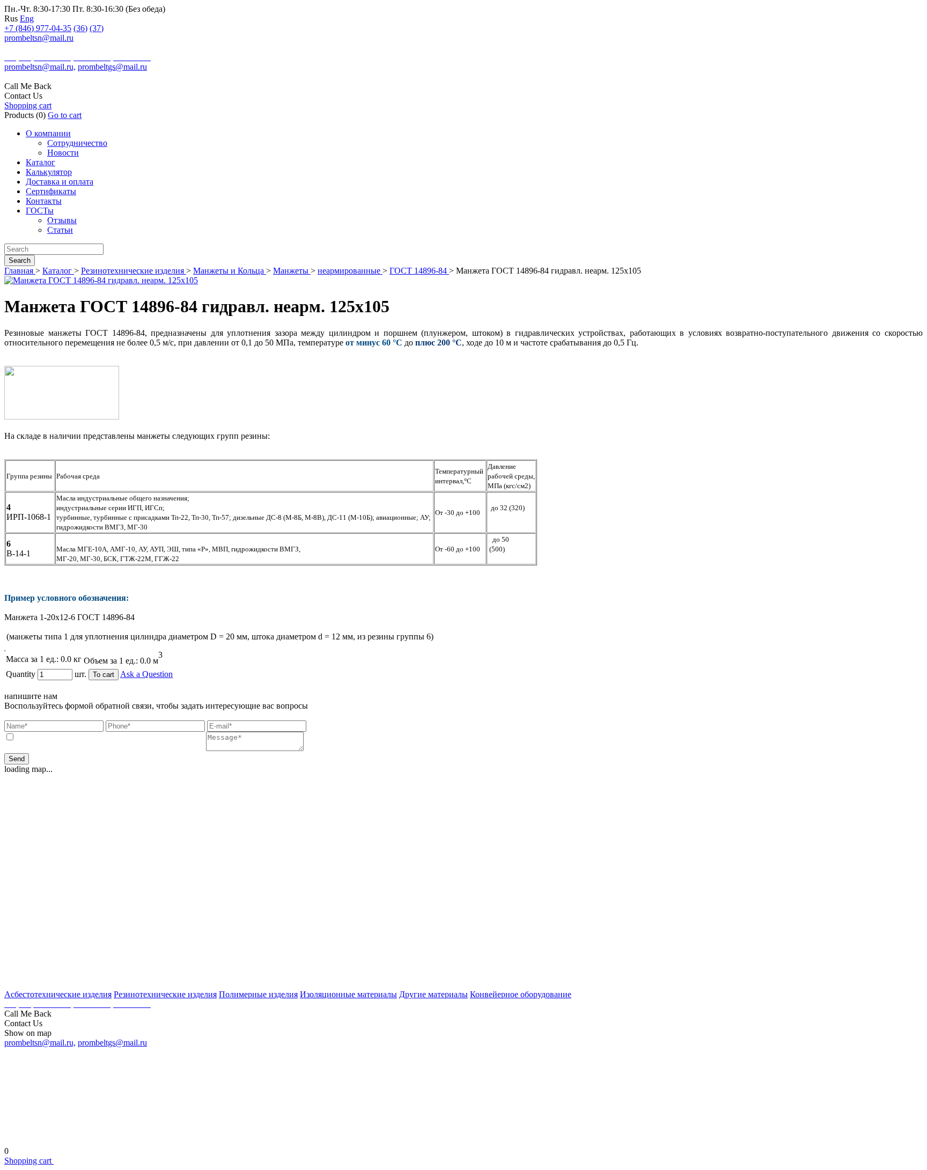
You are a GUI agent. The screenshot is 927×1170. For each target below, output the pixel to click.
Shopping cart (28, 105)
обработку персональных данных (145, 737)
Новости (63, 152)
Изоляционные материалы (348, 994)
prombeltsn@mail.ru (38, 37)
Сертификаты (51, 191)
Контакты (44, 200)
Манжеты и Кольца (229, 270)
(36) (80, 28)
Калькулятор (49, 171)
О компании (48, 133)
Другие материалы (433, 994)
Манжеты (292, 270)
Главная (19, 270)
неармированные (350, 270)
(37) (97, 28)
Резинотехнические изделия (133, 270)
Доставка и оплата (59, 181)
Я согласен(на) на (110, 737)
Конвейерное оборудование (520, 994)
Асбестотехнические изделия (58, 994)
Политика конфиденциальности (464, 1134)
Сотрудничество (77, 143)
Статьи (60, 229)
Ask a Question (146, 674)
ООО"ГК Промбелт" (38, 47)
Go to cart (65, 115)
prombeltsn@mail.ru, (40, 66)
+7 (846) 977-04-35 (37, 28)
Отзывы (62, 220)
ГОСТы (40, 210)
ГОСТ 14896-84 (419, 270)
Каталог (40, 162)
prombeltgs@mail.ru (112, 66)
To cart (103, 675)
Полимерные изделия (258, 994)
